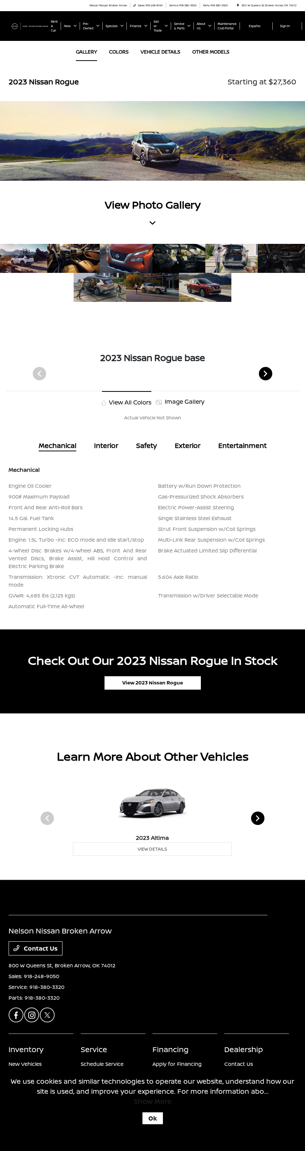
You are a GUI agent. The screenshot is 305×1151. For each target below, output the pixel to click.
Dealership (243, 1049)
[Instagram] (31, 1014)
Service (94, 1049)
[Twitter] (47, 1014)
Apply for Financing (177, 1063)
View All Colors (129, 402)
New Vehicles (25, 1063)
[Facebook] (16, 1014)
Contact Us (40, 948)
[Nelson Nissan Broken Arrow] (29, 26)
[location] (238, 5)
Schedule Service (102, 1063)
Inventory (26, 1049)
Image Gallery (184, 401)
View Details (152, 849)
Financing (170, 1049)
